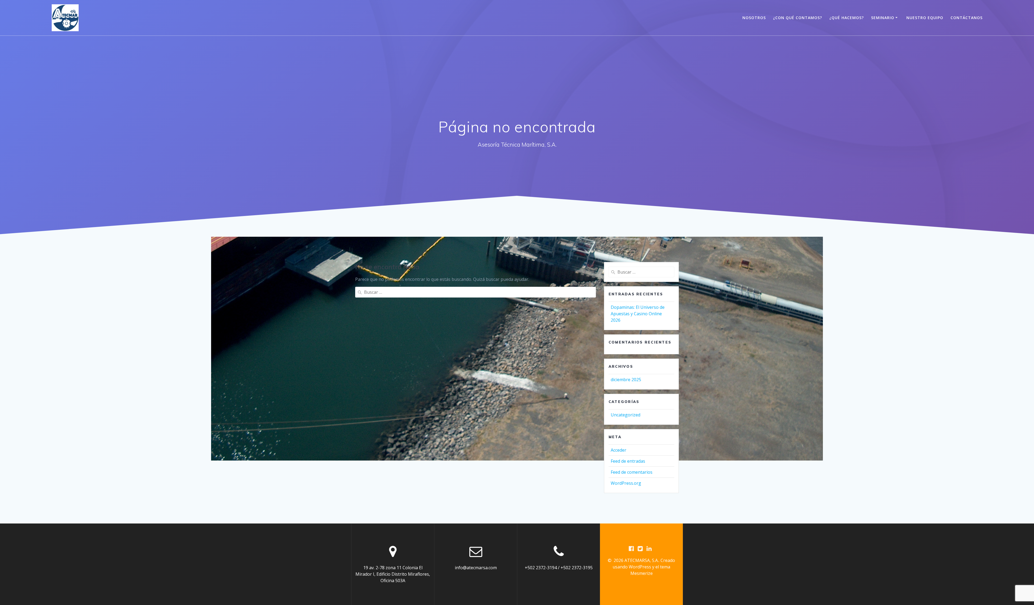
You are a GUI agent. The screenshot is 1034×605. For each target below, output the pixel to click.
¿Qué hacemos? (846, 17)
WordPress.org (626, 483)
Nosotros (754, 17)
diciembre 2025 (626, 380)
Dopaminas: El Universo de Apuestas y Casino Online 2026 (638, 313)
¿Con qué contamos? (797, 17)
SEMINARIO (882, 17)
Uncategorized (625, 415)
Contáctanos (967, 17)
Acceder (618, 450)
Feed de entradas (628, 461)
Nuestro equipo (924, 17)
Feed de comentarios (631, 472)
